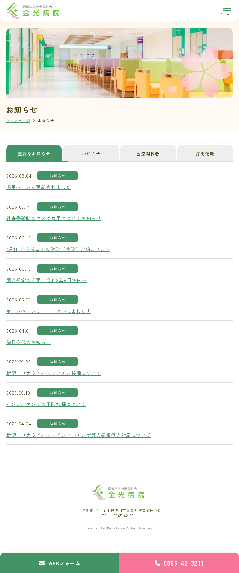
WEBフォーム (64, 563)
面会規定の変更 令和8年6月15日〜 (46, 280)
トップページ (18, 120)
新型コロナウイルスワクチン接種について (53, 373)
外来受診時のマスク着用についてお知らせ (53, 218)
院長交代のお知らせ (28, 342)
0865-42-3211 (184, 562)
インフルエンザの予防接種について (46, 404)
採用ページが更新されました (38, 187)
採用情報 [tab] (205, 153)
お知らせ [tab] (91, 153)
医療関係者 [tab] (148, 153)
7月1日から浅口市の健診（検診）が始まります (58, 249)
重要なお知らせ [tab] (34, 153)
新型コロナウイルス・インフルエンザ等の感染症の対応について (78, 435)
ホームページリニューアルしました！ (48, 311)
